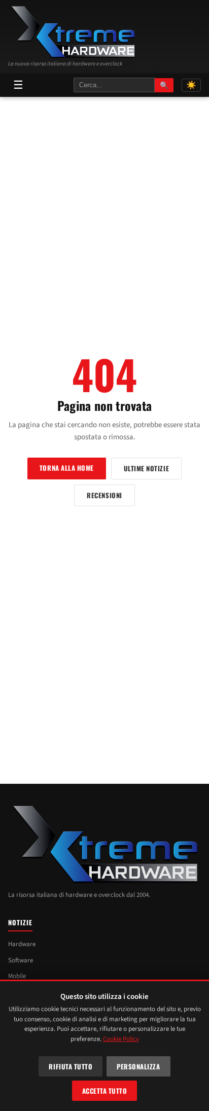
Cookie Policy (121, 1039)
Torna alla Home (67, 468)
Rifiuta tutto (70, 1066)
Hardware (22, 944)
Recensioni (104, 495)
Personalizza (138, 1066)
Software (20, 960)
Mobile (17, 976)
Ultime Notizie (146, 468)
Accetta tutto (104, 1091)
